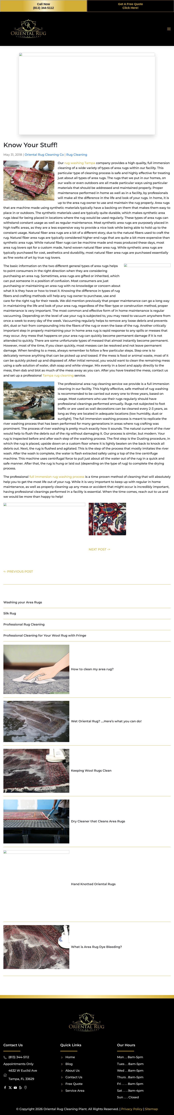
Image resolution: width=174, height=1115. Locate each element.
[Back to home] (28, 29)
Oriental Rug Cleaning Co (44, 155)
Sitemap (151, 1109)
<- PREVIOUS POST (18, 571)
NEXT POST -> (99, 549)
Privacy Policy (131, 1109)
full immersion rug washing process (56, 477)
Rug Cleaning (76, 155)
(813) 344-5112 (18, 1057)
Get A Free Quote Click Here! (130, 6)
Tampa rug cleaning (58, 375)
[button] (169, 29)
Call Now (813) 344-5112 (43, 6)
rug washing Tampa (79, 163)
